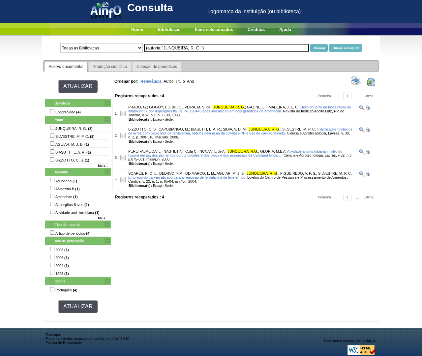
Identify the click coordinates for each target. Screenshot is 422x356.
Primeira (324, 96)
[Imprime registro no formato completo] (368, 109)
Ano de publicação (69, 241)
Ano (190, 81)
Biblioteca (62, 103)
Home (137, 29)
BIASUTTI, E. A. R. (206, 129)
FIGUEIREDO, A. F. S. (298, 173)
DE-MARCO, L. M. (200, 173)
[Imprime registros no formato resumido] (356, 84)
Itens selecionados (214, 29)
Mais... (103, 165)
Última (369, 96)
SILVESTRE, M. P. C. (299, 129)
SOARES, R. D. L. (142, 173)
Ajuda (285, 29)
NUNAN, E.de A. (212, 151)
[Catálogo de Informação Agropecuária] (106, 21)
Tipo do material (67, 224)
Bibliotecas (169, 29)
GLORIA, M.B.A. (273, 151)
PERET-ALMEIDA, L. (145, 151)
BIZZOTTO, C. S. (142, 129)
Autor (59, 120)
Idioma (60, 281)
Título (180, 81)
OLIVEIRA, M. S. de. (195, 107)
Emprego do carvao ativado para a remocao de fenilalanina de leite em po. (187, 177)
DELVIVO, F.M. (171, 173)
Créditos (256, 29)
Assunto (61, 172)
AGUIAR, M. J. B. (231, 173)
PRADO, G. (137, 107)
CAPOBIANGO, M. (174, 129)
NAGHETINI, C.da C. (180, 151)
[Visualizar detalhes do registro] (362, 109)
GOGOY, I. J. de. (163, 107)
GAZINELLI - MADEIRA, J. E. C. (273, 107)
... (337, 96)
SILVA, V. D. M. (235, 129)
